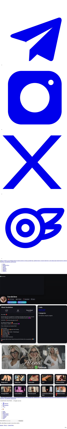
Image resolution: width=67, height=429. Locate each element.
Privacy (5, 425)
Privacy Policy (6, 413)
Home (4, 264)
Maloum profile (42, 310)
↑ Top (65, 427)
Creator (4, 266)
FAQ (4, 418)
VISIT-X (4, 271)
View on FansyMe (12, 302)
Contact (4, 417)
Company (5, 416)
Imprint (4, 412)
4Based (4, 267)
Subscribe (21, 420)
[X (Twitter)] (35, 194)
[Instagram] (35, 129)
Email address (3, 420)
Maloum (4, 270)
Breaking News (6, 265)
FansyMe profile (42, 309)
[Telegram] (35, 64)
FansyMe (4, 268)
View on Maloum (22, 302)
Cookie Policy (6, 414)
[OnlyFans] (35, 258)
